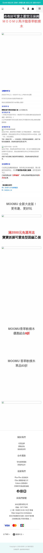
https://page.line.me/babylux (21, 513)
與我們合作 (22, 464)
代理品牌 (21, 443)
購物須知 (21, 446)
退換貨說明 (22, 449)
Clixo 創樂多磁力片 (21, 480)
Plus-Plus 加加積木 (21, 477)
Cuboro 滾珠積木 (21, 483)
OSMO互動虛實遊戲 (21, 486)
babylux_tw (8, 190)
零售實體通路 (21, 462)
